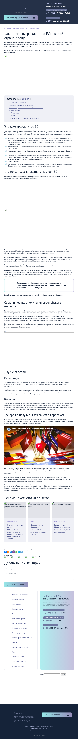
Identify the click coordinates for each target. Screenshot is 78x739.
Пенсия (15, 642)
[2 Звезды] (14, 557)
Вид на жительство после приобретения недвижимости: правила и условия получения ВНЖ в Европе (15, 532)
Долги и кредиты (18, 614)
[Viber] (13, 552)
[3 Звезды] (21, 557)
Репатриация (15, 113)
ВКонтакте (16, 12)
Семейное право (18, 657)
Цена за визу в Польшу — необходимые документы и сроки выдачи (38, 529)
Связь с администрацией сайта (44, 726)
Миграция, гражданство (21, 633)
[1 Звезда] (7, 557)
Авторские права (18, 599)
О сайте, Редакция (30, 726)
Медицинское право (19, 628)
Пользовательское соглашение (39, 728)
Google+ (25, 12)
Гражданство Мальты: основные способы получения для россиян (62, 528)
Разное (14, 652)
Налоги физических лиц (21, 637)
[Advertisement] (20, 194)
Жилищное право (18, 619)
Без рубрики (16, 604)
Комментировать (18, 584)
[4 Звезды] (28, 557)
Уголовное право (18, 666)
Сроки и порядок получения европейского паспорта (26, 108)
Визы (32, 522)
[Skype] (19, 552)
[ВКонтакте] (5, 552)
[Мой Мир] (11, 552)
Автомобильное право (20, 595)
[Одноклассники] (8, 552)
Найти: (42, 674)
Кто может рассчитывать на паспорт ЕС (22, 105)
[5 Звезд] (35, 557)
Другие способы (14, 110)
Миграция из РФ (12, 522)
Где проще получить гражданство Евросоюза (24, 118)
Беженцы (14, 116)
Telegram (22, 12)
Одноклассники (19, 12)
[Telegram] (21, 552)
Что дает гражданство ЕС (17, 102)
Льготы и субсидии (19, 623)
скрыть (26, 99)
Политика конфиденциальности (39, 730)
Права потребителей (20, 647)
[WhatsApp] (16, 552)
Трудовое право (18, 661)
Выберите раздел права (17, 17)
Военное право (17, 609)
